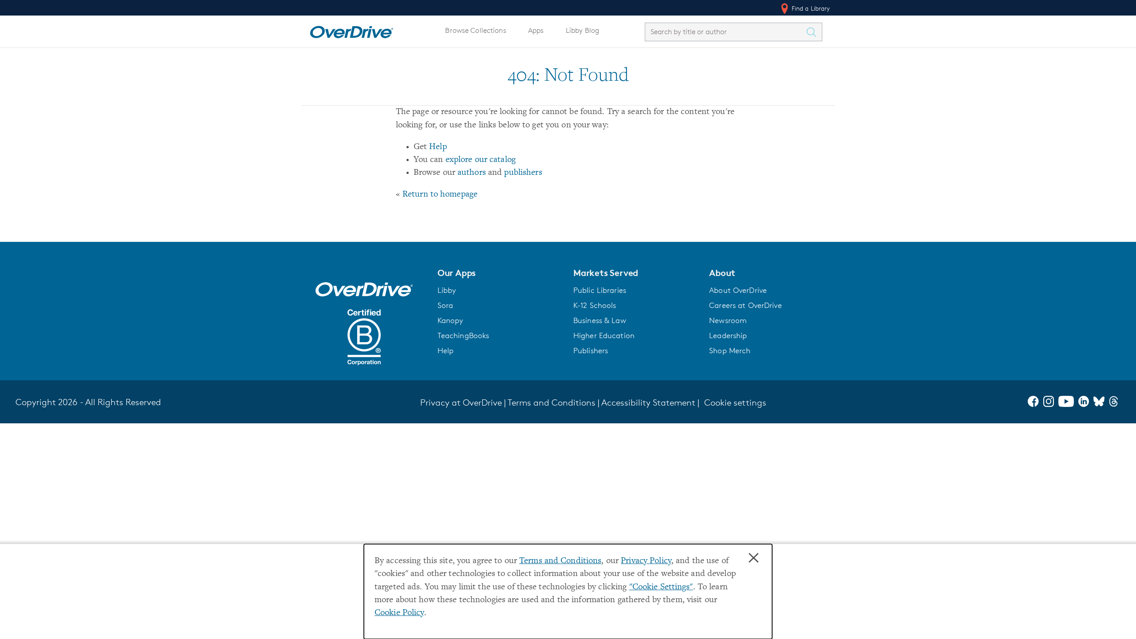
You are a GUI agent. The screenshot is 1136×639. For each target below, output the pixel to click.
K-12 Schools (594, 305)
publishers (523, 173)
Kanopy (450, 320)
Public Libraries (599, 290)
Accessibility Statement (648, 402)
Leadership (728, 335)
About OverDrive (738, 290)
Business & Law (599, 320)
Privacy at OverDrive (461, 402)
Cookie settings (735, 402)
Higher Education (604, 335)
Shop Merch (729, 350)
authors (472, 173)
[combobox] (725, 31)
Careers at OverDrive (745, 305)
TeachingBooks (463, 335)
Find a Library (810, 8)
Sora (446, 305)
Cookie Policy (399, 613)
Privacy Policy (646, 561)
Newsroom (728, 320)
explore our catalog (481, 160)
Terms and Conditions (560, 561)
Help (438, 147)
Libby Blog (582, 30)
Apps (536, 30)
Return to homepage (439, 194)
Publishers (590, 350)
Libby (447, 290)
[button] (500, 273)
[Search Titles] (814, 32)
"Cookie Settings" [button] (661, 587)
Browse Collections (475, 30)
